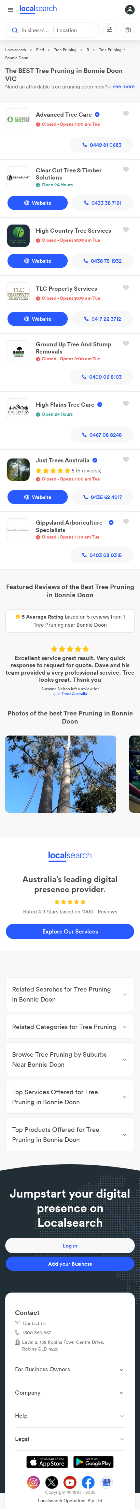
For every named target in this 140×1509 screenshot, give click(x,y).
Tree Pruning (65, 49)
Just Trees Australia (70, 693)
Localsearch (15, 49)
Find (40, 49)
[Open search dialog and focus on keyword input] (11, 30)
